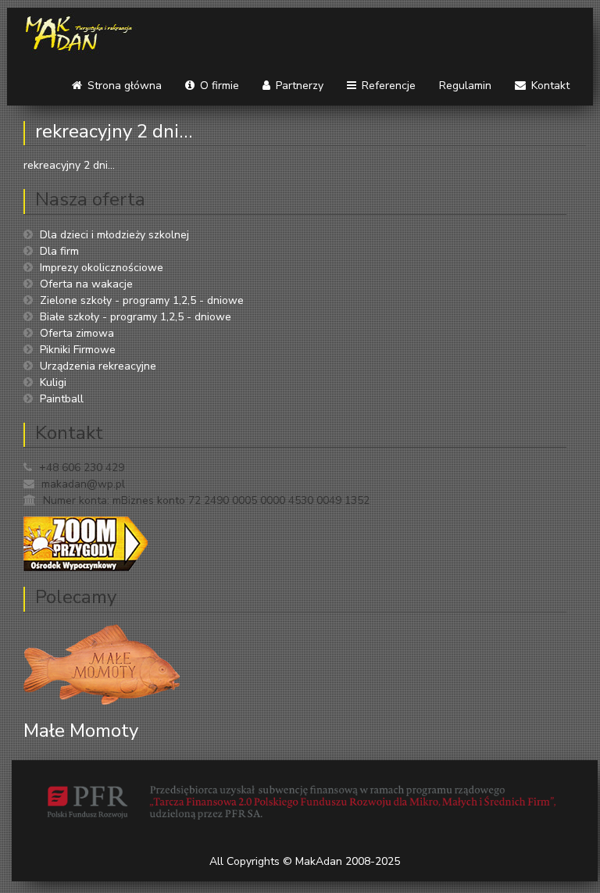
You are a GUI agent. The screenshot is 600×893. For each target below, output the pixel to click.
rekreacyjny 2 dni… (113, 131)
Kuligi (53, 382)
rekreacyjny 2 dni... (69, 165)
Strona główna (123, 85)
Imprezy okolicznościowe (101, 267)
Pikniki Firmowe (78, 349)
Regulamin (465, 85)
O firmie (218, 85)
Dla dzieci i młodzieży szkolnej (114, 234)
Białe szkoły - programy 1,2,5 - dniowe (135, 316)
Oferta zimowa (77, 333)
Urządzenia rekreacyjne (98, 366)
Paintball (62, 398)
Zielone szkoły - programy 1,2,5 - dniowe (142, 300)
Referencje (387, 85)
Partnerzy (298, 85)
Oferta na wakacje (86, 284)
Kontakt (549, 85)
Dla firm (59, 251)
